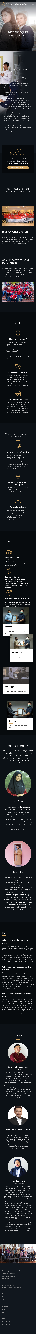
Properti (5, 1297)
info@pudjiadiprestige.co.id (13, 1287)
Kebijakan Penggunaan (10, 1322)
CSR (3, 1309)
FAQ (3, 1319)
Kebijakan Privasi (7, 1325)
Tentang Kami (7, 1294)
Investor (5, 1306)
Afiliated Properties (9, 1300)
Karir (3, 1312)
